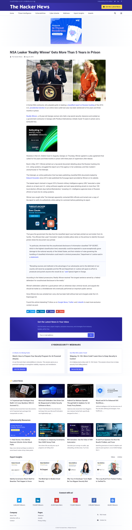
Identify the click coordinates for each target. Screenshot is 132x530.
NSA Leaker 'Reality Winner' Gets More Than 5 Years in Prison (55, 52)
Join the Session (19, 369)
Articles (119, 457)
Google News (63, 302)
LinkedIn (80, 302)
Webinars (66, 13)
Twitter (71, 302)
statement (34, 257)
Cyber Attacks (54, 13)
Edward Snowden (32, 178)
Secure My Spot (76, 369)
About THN (13, 515)
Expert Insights (79, 13)
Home (12, 13)
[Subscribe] (91, 335)
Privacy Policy (42, 520)
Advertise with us (15, 518)
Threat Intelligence (24, 13)
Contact (12, 520)
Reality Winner (31, 116)
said (66, 272)
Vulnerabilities (40, 13)
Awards (90, 13)
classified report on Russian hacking (81, 105)
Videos (113, 457)
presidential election (37, 108)
